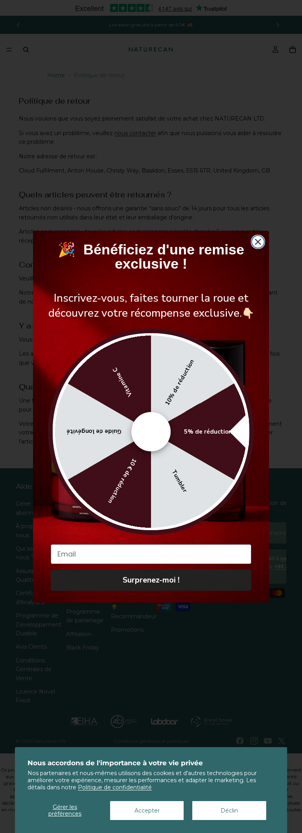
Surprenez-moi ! (151, 580)
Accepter (147, 810)
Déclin (229, 810)
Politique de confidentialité (115, 787)
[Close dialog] (258, 242)
